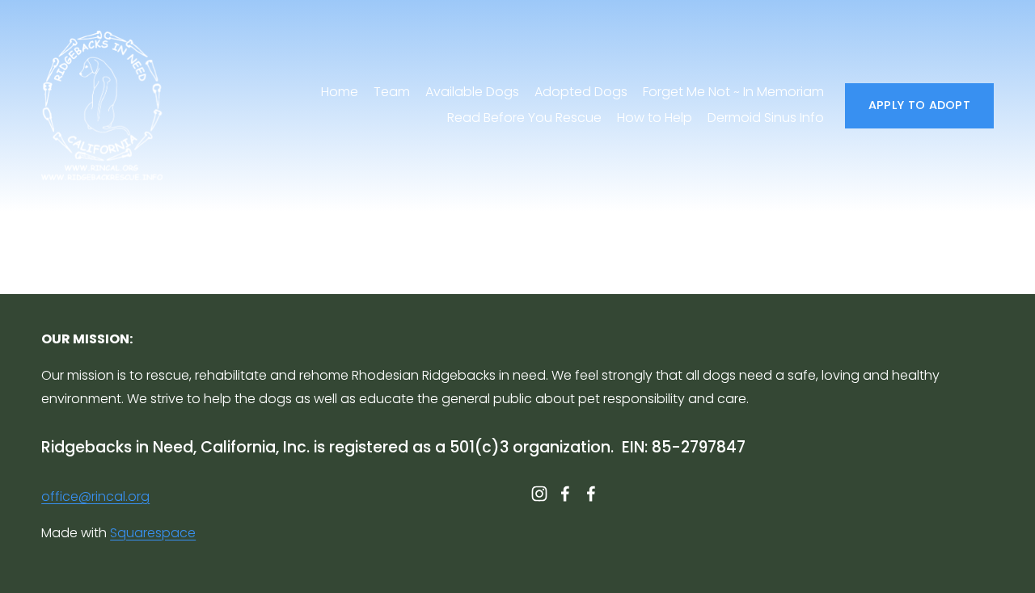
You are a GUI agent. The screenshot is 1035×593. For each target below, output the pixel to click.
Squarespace (153, 533)
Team (392, 91)
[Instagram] (539, 494)
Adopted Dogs (580, 91)
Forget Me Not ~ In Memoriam (733, 91)
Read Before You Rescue (524, 117)
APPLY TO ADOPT (919, 105)
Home (339, 91)
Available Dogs (472, 91)
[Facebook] (565, 494)
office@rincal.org (95, 496)
